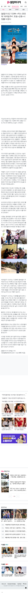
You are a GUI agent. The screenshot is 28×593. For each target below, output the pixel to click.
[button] (10, 496)
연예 (5, 6)
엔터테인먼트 (15, 6)
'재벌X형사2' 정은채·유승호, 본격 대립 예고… (14, 525)
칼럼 (23, 9)
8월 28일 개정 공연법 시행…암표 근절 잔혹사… (14, 537)
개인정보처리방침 (11, 583)
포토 (25, 6)
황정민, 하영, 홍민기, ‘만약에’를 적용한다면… (14, 531)
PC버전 (24, 583)
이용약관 (19, 583)
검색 (25, 2)
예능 (3, 9)
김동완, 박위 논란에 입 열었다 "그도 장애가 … (14, 534)
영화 (10, 9)
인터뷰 (16, 9)
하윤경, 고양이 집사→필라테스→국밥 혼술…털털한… (14, 528)
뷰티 (21, 6)
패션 (9, 6)
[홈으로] (14, 2)
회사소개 (4, 583)
